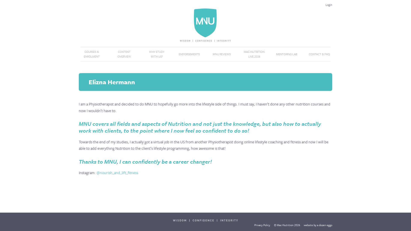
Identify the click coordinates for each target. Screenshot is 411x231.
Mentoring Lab (286, 54)
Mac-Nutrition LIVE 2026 (254, 54)
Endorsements (189, 54)
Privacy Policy (262, 225)
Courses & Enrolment (92, 54)
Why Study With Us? (156, 54)
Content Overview (124, 54)
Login (329, 5)
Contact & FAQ (319, 54)
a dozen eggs (324, 225)
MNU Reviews (222, 54)
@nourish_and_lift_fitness (117, 172)
